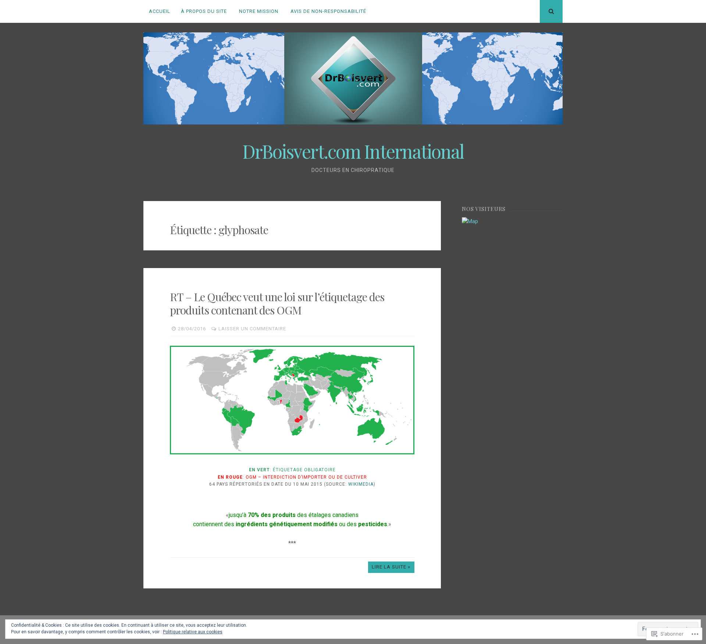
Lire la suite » (391, 567)
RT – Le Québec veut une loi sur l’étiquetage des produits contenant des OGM (277, 303)
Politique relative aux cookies (192, 631)
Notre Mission (258, 11)
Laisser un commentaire (252, 328)
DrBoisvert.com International (353, 151)
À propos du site (204, 11)
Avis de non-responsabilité (328, 11)
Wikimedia (361, 484)
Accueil (159, 11)
